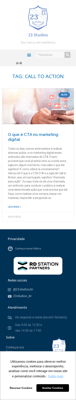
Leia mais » (14, 206)
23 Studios (38, 35)
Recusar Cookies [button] (21, 387)
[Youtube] (17, 63)
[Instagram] (20, 63)
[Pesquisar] (67, 55)
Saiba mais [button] (55, 376)
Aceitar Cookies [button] (52, 387)
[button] (29, 55)
